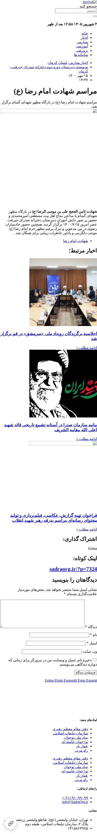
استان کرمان (57, 63)
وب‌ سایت (89, 651)
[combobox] (76, 10)
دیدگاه (91, 627)
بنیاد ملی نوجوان (76, 737)
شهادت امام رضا (75, 241)
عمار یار (82, 746)
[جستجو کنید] (95, 16)
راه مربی (81, 750)
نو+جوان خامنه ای (74, 742)
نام (93, 635)
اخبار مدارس (78, 63)
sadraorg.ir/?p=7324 (73, 569)
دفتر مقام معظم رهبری (70, 729)
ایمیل (92, 643)
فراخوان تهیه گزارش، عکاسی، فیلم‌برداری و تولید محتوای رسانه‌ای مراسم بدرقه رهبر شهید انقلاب (53, 518)
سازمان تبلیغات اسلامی (70, 733)
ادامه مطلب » (86, 347)
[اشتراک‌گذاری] (11, 823)
